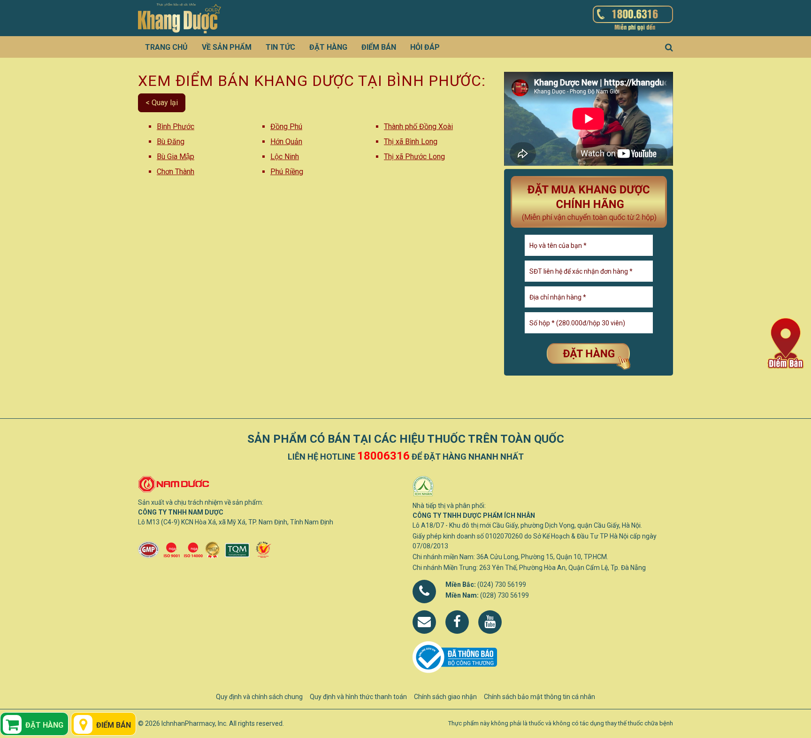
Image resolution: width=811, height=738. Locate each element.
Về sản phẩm (227, 47)
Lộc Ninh (284, 156)
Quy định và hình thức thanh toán (358, 696)
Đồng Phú (286, 126)
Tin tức (280, 47)
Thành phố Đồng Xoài (418, 126)
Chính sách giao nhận (445, 696)
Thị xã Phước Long (414, 156)
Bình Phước (175, 126)
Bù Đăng (170, 141)
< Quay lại (161, 102)
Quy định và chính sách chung (259, 696)
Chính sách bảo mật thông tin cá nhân (539, 696)
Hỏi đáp (425, 47)
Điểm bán (378, 47)
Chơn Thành (175, 171)
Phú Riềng (286, 171)
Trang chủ (166, 47)
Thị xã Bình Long (410, 141)
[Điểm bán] (785, 342)
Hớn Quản (286, 141)
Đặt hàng (328, 47)
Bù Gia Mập (175, 156)
